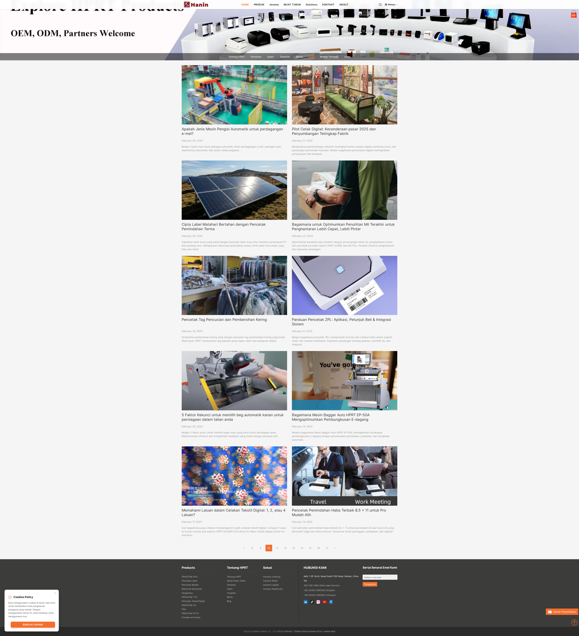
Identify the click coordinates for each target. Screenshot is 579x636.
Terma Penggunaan (305, 631)
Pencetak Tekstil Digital (193, 601)
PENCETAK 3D (189, 605)
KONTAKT (328, 4)
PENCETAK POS (190, 576)
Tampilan (285, 56)
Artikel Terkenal (329, 56)
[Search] (380, 4)
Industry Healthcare (273, 589)
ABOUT (344, 4)
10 (268, 548)
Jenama (274, 4)
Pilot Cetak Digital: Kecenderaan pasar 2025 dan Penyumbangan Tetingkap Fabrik (334, 131)
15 (310, 548)
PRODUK (259, 4)
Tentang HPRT (236, 56)
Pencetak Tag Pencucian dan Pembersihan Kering (224, 319)
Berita (299, 56)
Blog (311, 56)
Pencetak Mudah (190, 585)
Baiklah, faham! (33, 624)
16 (318, 548)
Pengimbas (187, 593)
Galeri (270, 56)
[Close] (55, 593)
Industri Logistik (271, 585)
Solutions (312, 4)
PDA (184, 609)
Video (347, 56)
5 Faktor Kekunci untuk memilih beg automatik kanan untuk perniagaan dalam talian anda (233, 417)
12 (285, 548)
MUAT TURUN (292, 4)
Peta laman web (326, 631)
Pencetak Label (189, 580)
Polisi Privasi (285, 631)
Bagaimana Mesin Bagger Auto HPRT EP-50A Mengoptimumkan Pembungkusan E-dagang (331, 417)
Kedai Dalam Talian (236, 580)
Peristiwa (256, 56)
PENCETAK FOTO (190, 613)
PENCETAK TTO (190, 597)
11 (277, 548)
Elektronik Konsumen (192, 589)
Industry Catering (271, 576)
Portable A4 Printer (191, 617)
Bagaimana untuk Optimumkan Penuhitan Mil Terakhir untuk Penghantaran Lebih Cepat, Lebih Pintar (343, 226)
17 (327, 548)
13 (293, 548)
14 (302, 548)
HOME (245, 4)
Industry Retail (270, 580)
